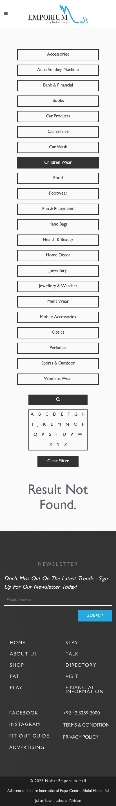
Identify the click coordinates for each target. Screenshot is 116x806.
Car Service (58, 132)
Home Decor (58, 255)
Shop (17, 665)
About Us (23, 654)
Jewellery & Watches (58, 286)
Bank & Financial (58, 85)
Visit (72, 677)
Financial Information (85, 690)
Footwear (58, 194)
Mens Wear (58, 302)
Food (58, 178)
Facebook (23, 713)
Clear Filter (58, 461)
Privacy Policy (81, 737)
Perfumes (58, 348)
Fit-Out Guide (29, 736)
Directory (81, 665)
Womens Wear (58, 379)
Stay (72, 643)
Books (58, 101)
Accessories (58, 55)
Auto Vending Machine (58, 70)
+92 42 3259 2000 (81, 713)
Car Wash (58, 147)
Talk (72, 654)
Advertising (26, 748)
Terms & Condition (86, 725)
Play (16, 688)
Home (17, 643)
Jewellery (58, 271)
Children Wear (58, 163)
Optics (58, 333)
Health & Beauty (58, 240)
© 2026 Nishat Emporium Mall (58, 781)
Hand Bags (58, 224)
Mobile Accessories (58, 317)
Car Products (58, 116)
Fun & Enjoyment (58, 209)
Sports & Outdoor (58, 363)
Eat (14, 677)
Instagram (24, 725)
